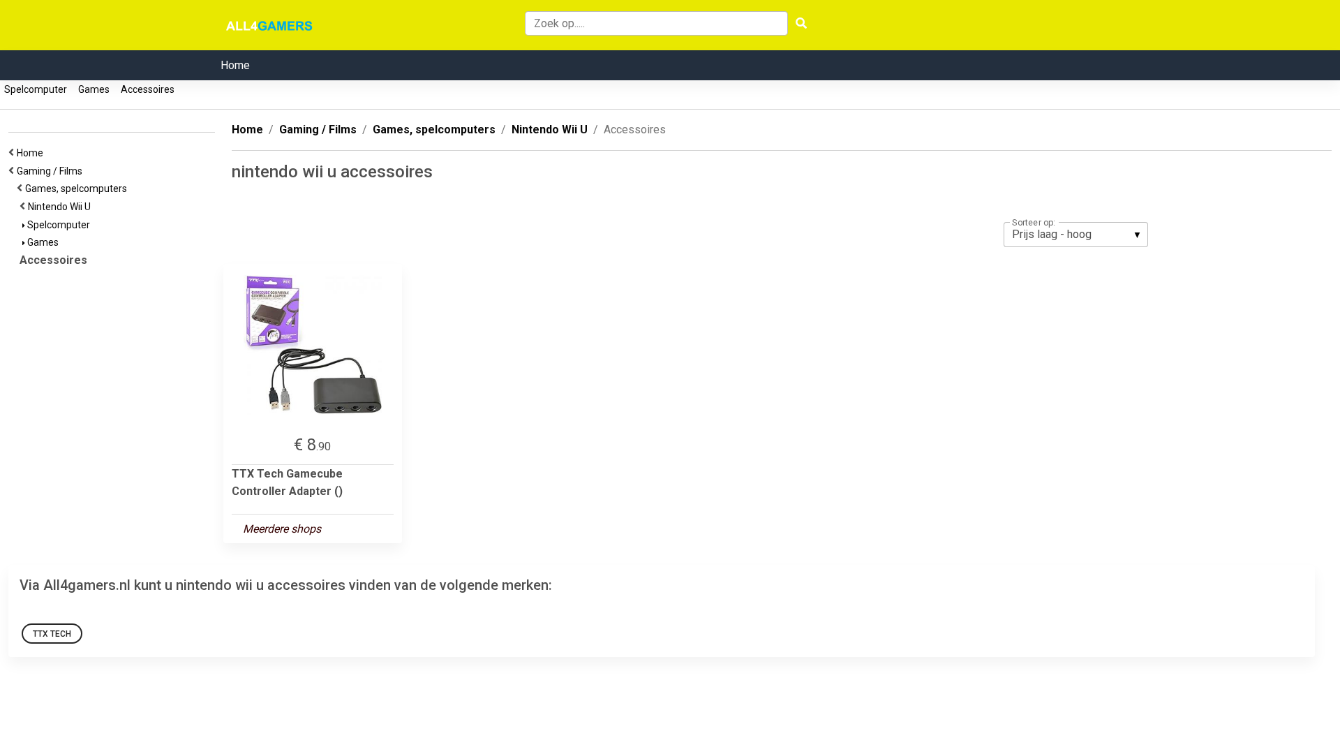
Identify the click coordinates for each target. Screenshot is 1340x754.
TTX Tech (52, 634)
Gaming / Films (52, 171)
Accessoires (148, 89)
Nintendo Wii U (61, 206)
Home (235, 65)
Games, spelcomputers (78, 188)
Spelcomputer (35, 89)
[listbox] (1076, 234)
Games (94, 89)
